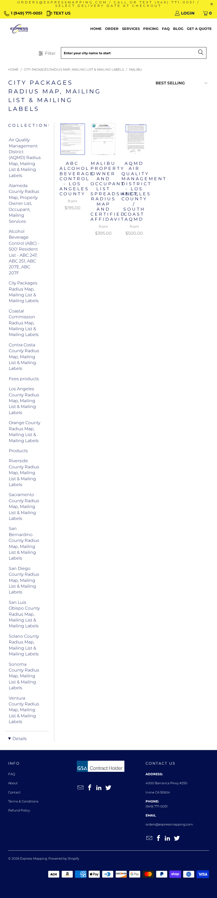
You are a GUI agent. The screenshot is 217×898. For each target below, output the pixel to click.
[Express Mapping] (19, 29)
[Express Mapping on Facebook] (90, 787)
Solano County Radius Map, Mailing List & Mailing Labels (24, 645)
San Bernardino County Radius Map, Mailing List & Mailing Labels (24, 543)
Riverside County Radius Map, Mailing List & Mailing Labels (24, 472)
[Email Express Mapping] (81, 787)
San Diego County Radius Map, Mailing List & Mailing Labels (24, 580)
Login (188, 13)
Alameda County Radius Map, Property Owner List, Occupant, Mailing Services (24, 203)
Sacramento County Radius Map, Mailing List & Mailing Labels (24, 506)
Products (18, 450)
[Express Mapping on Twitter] (108, 787)
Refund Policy (19, 810)
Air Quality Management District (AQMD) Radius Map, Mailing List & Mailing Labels (25, 157)
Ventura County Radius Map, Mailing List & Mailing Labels (24, 710)
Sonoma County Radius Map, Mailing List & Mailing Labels (24, 676)
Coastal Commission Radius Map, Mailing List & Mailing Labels (24, 323)
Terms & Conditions (23, 801)
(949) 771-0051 (157, 806)
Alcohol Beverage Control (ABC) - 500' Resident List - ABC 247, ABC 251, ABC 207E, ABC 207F (24, 252)
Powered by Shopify (63, 858)
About (13, 783)
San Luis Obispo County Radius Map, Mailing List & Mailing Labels (24, 614)
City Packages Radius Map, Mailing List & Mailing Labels (24, 291)
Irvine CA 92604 (158, 792)
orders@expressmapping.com (169, 824)
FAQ (11, 774)
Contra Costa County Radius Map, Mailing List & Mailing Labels (24, 356)
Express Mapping (33, 858)
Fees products (24, 378)
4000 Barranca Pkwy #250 (166, 783)
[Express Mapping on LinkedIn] (99, 787)
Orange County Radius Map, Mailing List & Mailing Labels (24, 431)
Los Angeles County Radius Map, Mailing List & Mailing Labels (24, 400)
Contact (14, 792)
